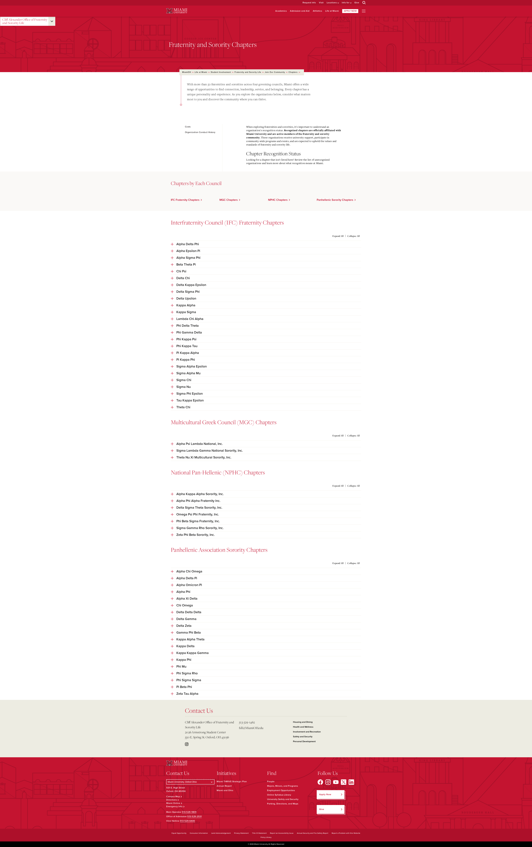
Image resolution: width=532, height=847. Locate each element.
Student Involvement (221, 72)
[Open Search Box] (364, 2)
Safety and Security (302, 736)
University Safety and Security (282, 799)
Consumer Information (199, 833)
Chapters (293, 72)
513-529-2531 (194, 816)
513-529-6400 (187, 821)
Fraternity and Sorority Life (248, 72)
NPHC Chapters (277, 200)
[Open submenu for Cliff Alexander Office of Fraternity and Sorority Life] (51, 21)
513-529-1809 (189, 812)
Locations (332, 2)
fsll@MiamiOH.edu (251, 728)
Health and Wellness (303, 727)
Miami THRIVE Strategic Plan (232, 781)
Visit (321, 2)
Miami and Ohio (225, 790)
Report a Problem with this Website (346, 833)
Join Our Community (275, 72)
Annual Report (224, 786)
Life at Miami (332, 11)
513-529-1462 (247, 722)
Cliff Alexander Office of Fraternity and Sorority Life (24, 21)
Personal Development (304, 741)
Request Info (309, 2)
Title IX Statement (259, 833)
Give (356, 2)
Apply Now (350, 11)
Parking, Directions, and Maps (282, 803)
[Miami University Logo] (176, 10)
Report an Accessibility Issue (282, 833)
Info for (345, 2)
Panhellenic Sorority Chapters (335, 200)
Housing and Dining (303, 722)
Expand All (338, 236)
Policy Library (266, 837)
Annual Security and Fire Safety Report (312, 833)
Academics (281, 11)
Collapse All (353, 236)
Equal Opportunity (179, 833)
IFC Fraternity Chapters (185, 200)
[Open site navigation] (364, 11)
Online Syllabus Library (279, 794)
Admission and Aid (300, 11)
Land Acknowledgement (221, 833)
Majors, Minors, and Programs (282, 786)
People (270, 781)
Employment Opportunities (281, 790)
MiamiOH (186, 72)
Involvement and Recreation (307, 731)
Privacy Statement (241, 833)
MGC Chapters (228, 200)
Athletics (317, 11)
